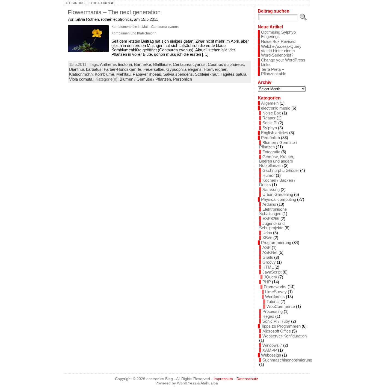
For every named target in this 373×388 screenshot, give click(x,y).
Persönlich (182, 79)
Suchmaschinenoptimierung (287, 360)
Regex (268, 316)
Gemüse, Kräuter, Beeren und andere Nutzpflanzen (276, 161)
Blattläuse (162, 64)
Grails (267, 257)
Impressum (223, 379)
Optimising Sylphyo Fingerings (278, 34)
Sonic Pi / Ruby (276, 321)
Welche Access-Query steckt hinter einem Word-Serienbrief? (281, 50)
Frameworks (275, 287)
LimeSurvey (276, 292)
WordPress (186, 383)
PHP (266, 282)
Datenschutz (247, 379)
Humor (268, 175)
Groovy (269, 262)
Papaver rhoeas (147, 74)
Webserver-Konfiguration (284, 336)
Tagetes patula (233, 74)
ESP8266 (270, 218)
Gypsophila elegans (184, 69)
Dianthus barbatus (85, 69)
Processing (272, 311)
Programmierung (276, 242)
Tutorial (273, 301)
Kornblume (104, 74)
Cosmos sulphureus (226, 64)
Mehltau (123, 74)
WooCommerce (281, 306)
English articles (274, 133)
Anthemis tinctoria (116, 64)
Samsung (271, 189)
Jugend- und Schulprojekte (272, 225)
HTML (267, 267)
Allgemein (270, 103)
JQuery (270, 277)
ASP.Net (269, 252)
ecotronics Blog (159, 379)
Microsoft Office (276, 331)
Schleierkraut (206, 74)
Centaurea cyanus (189, 64)
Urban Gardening (277, 194)
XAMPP (269, 350)
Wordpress (275, 297)
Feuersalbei (153, 69)
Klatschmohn (81, 74)
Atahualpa (209, 383)
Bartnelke (142, 64)
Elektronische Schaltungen (273, 211)
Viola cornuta (80, 79)
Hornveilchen (215, 69)
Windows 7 (272, 345)
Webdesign (271, 355)
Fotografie (271, 152)
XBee (267, 238)
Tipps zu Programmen (281, 326)
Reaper (269, 118)
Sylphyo (269, 128)
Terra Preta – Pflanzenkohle (273, 71)
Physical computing (278, 199)
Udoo (267, 233)
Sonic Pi (269, 123)
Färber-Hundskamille (122, 69)
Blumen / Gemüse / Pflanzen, (146, 79)
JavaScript (272, 272)
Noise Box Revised (278, 41)
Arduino (269, 204)
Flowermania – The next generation (114, 12)
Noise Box (271, 113)
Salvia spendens (178, 74)
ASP (266, 247)
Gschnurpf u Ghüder (280, 170)
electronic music (275, 108)
